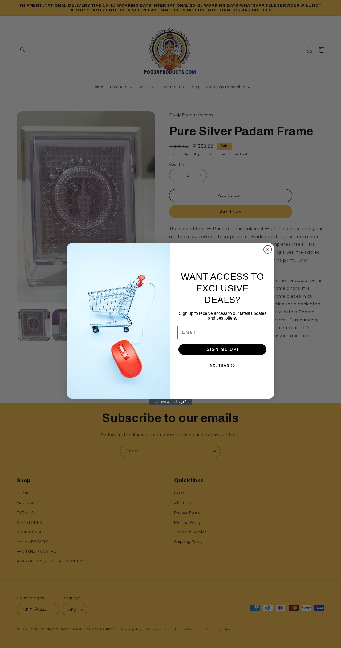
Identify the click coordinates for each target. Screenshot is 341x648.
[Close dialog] (268, 249)
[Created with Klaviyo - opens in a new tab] (170, 402)
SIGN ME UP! (222, 349)
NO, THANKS (222, 365)
